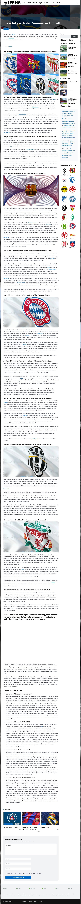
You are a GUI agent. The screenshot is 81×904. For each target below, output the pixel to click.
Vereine (6, 28)
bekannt (25, 415)
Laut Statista (6, 237)
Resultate (35, 2)
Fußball (40, 2)
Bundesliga (46, 2)
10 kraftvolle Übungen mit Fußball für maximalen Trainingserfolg (72, 56)
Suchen (62, 34)
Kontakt (35, 901)
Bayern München (22, 114)
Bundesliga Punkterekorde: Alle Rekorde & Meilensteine (72, 64)
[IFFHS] (12, 2)
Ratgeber (58, 2)
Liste (42, 726)
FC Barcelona (35, 107)
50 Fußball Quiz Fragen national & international (72, 47)
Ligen (11, 146)
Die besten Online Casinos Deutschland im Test (67, 117)
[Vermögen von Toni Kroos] (63, 87)
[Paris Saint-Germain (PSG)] (12, 818)
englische (5, 402)
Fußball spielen (35, 438)
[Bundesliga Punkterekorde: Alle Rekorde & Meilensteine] (63, 68)
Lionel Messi (48, 224)
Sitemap (40, 901)
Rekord (27, 335)
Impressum (24, 901)
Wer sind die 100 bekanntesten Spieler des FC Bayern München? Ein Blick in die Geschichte (72, 101)
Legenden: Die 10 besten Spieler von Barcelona (29, 828)
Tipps (52, 2)
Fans (54, 99)
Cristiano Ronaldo (21, 282)
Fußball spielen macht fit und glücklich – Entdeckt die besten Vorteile (68, 135)
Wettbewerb (6, 488)
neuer (23, 569)
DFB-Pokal (24, 344)
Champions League (32, 222)
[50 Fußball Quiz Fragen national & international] (63, 51)
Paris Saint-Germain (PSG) (11, 827)
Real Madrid (11, 38)
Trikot (21, 378)
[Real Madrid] (50, 818)
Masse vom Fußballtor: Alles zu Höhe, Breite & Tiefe (72, 72)
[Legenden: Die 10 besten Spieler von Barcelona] (31, 818)
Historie (29, 2)
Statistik (52, 258)
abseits (48, 267)
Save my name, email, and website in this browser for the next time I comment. (24, 873)
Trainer (53, 582)
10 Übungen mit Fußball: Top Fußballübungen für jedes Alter (68, 131)
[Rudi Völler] (63, 95)
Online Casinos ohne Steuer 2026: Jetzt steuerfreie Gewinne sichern (68, 113)
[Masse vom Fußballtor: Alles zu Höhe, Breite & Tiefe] (63, 76)
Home (24, 2)
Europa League (52, 269)
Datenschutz (30, 901)
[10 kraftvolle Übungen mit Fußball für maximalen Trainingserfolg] (63, 59)
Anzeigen (10, 46)
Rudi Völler (70, 90)
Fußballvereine (6, 132)
